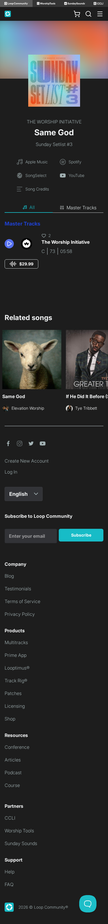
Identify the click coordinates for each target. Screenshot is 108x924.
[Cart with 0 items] (76, 13)
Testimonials (18, 589)
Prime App (15, 655)
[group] (21, 264)
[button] (10, 243)
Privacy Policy (20, 614)
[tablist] (54, 207)
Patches (13, 693)
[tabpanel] (54, 250)
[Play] (9, 243)
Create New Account (27, 461)
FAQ (9, 884)
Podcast (13, 772)
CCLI (10, 818)
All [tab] (32, 207)
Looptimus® (17, 668)
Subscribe (81, 535)
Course (12, 785)
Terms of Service (22, 601)
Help (9, 872)
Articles (13, 760)
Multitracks (16, 642)
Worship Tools (19, 831)
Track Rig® (16, 680)
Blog (9, 576)
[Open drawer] (99, 13)
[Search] (88, 13)
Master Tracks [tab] (81, 207)
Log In (11, 472)
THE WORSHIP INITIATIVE (54, 122)
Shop (10, 719)
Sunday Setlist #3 (54, 144)
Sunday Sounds (21, 843)
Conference (17, 747)
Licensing (15, 706)
